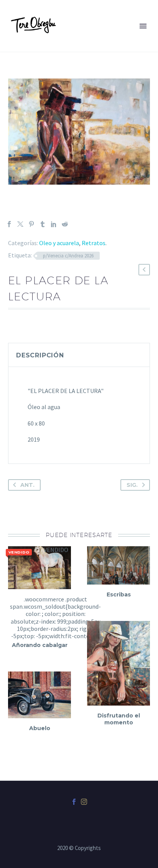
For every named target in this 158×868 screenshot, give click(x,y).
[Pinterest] (31, 224)
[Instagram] (84, 802)
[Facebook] (9, 224)
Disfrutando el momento (118, 719)
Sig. (132, 484)
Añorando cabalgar (39, 645)
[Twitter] (20, 224)
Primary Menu (143, 26)
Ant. (27, 484)
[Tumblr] (43, 224)
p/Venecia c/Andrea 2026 (68, 255)
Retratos (93, 243)
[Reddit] (65, 224)
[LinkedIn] (54, 224)
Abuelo (39, 728)
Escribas (119, 594)
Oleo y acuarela (59, 243)
